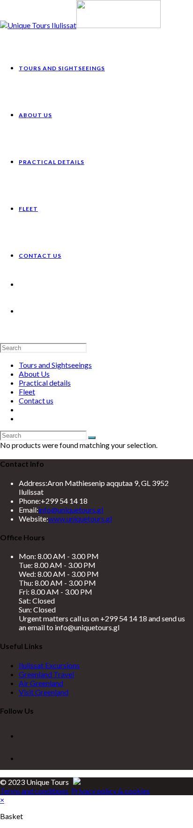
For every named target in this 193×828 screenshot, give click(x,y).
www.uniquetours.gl (80, 518)
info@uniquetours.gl (70, 509)
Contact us (36, 400)
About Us (34, 373)
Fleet (27, 391)
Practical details (45, 382)
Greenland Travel (46, 674)
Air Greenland (41, 683)
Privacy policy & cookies (110, 790)
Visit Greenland (43, 691)
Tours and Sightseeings (55, 364)
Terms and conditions (34, 790)
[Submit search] (92, 437)
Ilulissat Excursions (49, 665)
